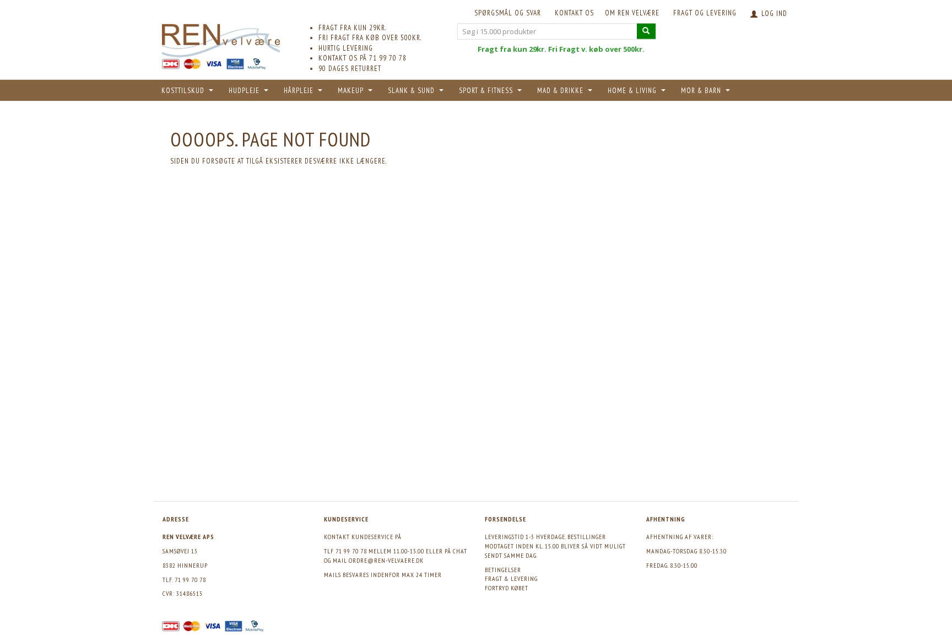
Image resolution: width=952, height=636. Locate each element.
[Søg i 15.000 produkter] (646, 31)
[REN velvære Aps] (221, 38)
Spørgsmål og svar (507, 13)
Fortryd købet (506, 588)
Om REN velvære (632, 13)
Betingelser (503, 570)
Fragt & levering (511, 578)
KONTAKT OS (574, 13)
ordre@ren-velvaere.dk (386, 560)
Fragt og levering (705, 13)
